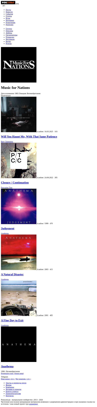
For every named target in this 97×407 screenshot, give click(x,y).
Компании (10, 387)
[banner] (8, 4)
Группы (9, 29)
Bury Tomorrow (7, 142)
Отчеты (9, 16)
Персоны (9, 31)
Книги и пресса (12, 391)
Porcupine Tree (6, 188)
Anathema (5, 233)
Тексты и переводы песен (16, 383)
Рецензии (9, 25)
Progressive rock (7, 373)
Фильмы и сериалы (13, 389)
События (9, 14)
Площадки (10, 37)
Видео (8, 41)
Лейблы (9, 33)
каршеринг (33, 404)
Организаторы (11, 35)
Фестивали (10, 39)
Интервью (10, 20)
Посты (8, 10)
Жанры (8, 385)
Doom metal (19, 373)
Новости (9, 12)
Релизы (9, 44)
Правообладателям (13, 394)
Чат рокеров (23, 379)
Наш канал (8, 379)
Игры (8, 18)
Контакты (10, 396)
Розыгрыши (10, 23)
